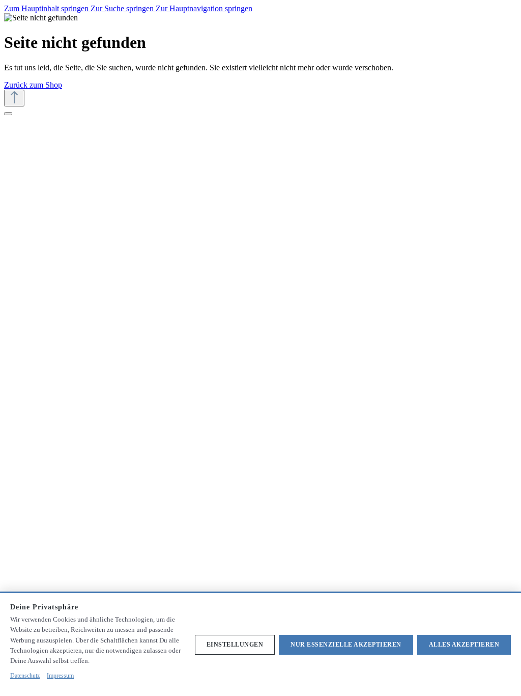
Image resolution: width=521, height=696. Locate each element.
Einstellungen (235, 644)
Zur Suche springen (123, 8)
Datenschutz (25, 675)
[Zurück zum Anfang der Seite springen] (14, 98)
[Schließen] (8, 113)
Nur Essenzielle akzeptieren (346, 644)
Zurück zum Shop (33, 85)
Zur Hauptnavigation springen (204, 8)
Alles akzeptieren (464, 644)
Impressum (60, 675)
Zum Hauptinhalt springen (47, 8)
